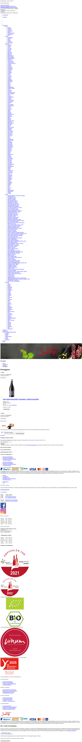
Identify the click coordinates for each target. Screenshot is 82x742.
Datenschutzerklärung (72, 730)
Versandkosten (14, 405)
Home (4, 363)
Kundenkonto (5, 14)
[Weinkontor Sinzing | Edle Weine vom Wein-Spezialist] (6, 716)
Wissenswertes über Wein (8, 698)
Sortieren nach (3, 374)
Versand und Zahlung (7, 705)
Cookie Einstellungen (7, 460)
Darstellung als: (3, 377)
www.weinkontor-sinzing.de (10, 497)
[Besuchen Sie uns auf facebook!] (3, 507)
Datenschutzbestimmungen (32, 445)
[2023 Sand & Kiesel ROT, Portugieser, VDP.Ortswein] (12, 396)
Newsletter (2, 435)
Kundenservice (6, 481)
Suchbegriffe (5, 476)
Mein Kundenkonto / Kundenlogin (9, 689)
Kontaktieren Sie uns (7, 479)
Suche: (1, 8)
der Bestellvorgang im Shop (8, 692)
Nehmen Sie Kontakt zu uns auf (9, 709)
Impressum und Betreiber (7, 456)
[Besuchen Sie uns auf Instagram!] (3, 513)
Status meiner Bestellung (7, 697)
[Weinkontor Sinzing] (4, 5)
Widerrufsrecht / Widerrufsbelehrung (10, 707)
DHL (2, 432)
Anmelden (5, 17)
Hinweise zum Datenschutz (8, 457)
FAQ (4, 482)
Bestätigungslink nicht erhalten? (9, 691)
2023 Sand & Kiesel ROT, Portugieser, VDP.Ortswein (21, 399)
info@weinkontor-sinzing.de (10, 496)
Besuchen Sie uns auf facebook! (11, 499)
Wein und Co (5, 364)
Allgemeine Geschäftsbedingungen (9, 458)
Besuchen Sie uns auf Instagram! (11, 500)
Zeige (1, 375)
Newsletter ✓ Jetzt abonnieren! (9, 701)
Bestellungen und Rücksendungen (9, 478)
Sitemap (4, 475)
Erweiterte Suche (6, 477)
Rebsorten (5, 365)
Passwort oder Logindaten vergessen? (10, 690)
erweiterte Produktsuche (7, 699)
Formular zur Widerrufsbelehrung (9, 708)
